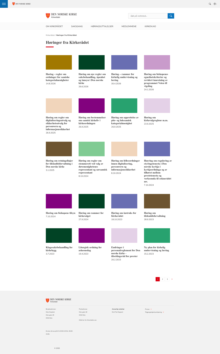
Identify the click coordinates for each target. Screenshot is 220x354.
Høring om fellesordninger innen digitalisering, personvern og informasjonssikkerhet (125, 165)
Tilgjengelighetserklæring (153, 312)
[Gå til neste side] (172, 279)
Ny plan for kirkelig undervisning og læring (156, 249)
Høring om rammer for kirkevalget (91, 214)
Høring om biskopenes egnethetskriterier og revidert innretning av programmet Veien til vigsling (156, 80)
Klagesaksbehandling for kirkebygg (59, 249)
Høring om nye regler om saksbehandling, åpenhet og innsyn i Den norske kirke (92, 78)
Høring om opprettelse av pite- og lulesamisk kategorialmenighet (125, 120)
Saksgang (77, 26)
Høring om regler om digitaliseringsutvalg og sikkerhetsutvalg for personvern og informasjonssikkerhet (58, 123)
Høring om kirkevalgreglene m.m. (156, 119)
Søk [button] (171, 16)
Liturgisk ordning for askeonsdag (90, 249)
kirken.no (150, 26)
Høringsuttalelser (102, 26)
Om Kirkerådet (54, 26)
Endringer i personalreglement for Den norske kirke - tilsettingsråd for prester (125, 252)
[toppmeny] (4, 4)
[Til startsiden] (61, 16)
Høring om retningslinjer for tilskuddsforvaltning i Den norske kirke (59, 163)
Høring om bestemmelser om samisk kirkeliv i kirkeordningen (92, 120)
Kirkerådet (50, 35)
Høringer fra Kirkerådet (66, 35)
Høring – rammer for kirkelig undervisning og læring (124, 77)
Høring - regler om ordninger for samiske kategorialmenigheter (58, 77)
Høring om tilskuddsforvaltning (154, 214)
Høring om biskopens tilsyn (60, 212)
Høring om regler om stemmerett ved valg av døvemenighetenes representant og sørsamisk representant (93, 166)
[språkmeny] (215, 4)
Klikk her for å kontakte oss (87, 320)
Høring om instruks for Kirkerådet (123, 214)
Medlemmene (129, 26)
